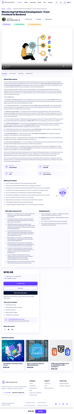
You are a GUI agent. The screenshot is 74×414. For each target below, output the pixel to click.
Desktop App (33, 388)
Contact (50, 2)
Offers (26, 2)
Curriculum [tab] (12, 73)
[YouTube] (63, 404)
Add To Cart (21, 283)
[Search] (56, 2)
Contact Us (47, 383)
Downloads (32, 386)
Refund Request (49, 388)
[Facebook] (67, 404)
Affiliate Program (64, 383)
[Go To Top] (70, 404)
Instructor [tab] (21, 73)
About (39, 2)
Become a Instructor (65, 386)
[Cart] (60, 2)
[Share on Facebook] (12, 329)
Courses (19, 2)
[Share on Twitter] (5, 329)
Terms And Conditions (35, 392)
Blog (30, 390)
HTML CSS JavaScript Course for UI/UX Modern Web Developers (60, 365)
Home (3, 8)
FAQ (44, 2)
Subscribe (33, 2)
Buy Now (20, 288)
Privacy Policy (33, 395)
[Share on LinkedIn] (8, 329)
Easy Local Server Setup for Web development (35, 364)
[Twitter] (59, 404)
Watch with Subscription (20, 292)
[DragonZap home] (8, 2)
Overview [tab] (4, 73)
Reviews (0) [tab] (29, 73)
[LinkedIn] (55, 404)
